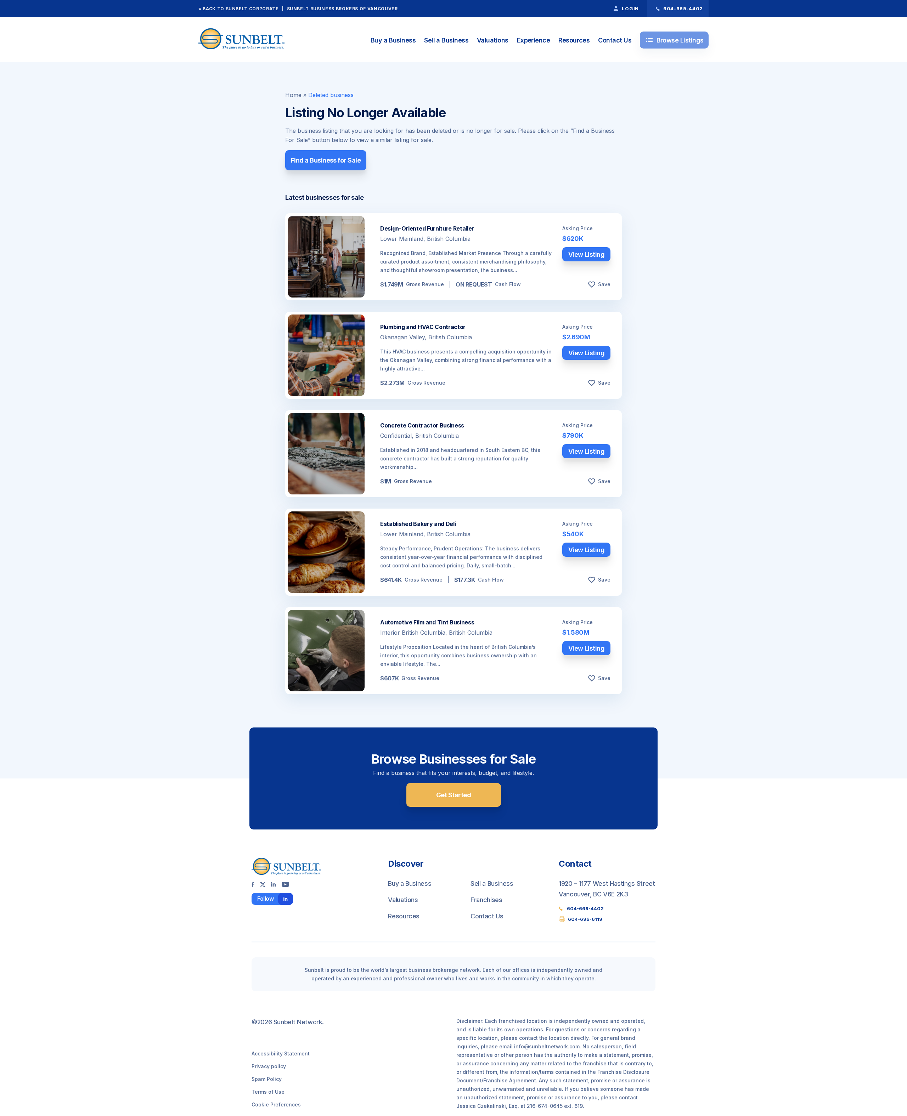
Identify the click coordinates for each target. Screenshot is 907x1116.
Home (293, 94)
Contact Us (614, 40)
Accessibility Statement (281, 1053)
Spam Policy (267, 1079)
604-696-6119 (585, 919)
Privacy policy (269, 1066)
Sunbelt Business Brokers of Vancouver (342, 8)
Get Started (453, 795)
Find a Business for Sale (326, 160)
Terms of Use (268, 1092)
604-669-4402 (585, 908)
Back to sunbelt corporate (240, 8)
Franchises (486, 899)
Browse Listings (674, 40)
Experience (533, 40)
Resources (574, 40)
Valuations (492, 40)
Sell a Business (446, 40)
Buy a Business (393, 40)
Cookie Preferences (276, 1104)
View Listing (586, 254)
